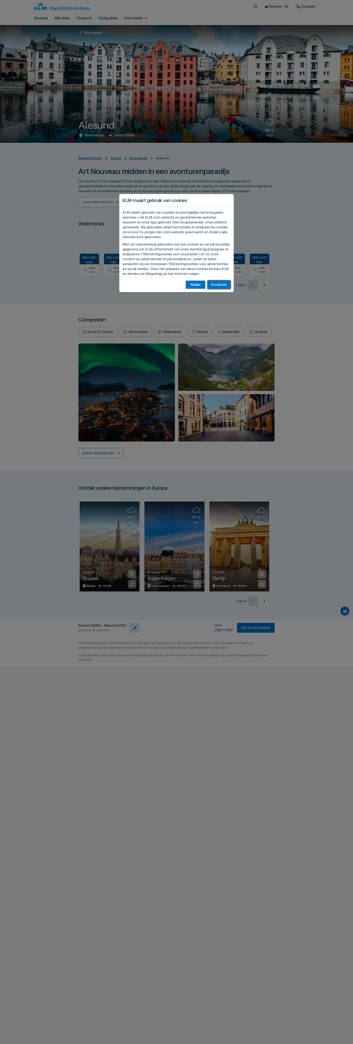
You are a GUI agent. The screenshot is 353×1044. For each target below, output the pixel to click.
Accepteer (219, 285)
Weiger (195, 285)
